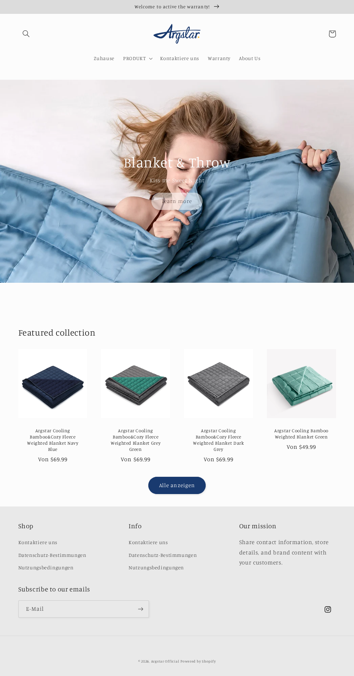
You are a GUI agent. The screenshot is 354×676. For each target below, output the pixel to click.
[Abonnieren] (140, 608)
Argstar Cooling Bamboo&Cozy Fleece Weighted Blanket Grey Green (135, 440)
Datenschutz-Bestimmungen (52, 555)
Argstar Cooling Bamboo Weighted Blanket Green (301, 434)
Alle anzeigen (177, 485)
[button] (26, 34)
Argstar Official (165, 661)
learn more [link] (177, 201)
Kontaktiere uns (37, 542)
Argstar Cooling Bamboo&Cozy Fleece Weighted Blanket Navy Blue (52, 440)
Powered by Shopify (198, 661)
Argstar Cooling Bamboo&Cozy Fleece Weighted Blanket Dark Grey (218, 440)
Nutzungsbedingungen (46, 567)
